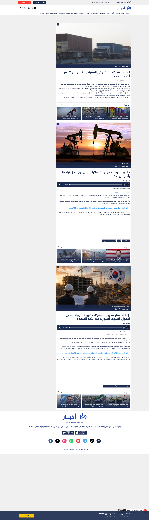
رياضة (76, 13)
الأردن (113, 13)
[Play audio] (59, 184)
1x (63, 184)
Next (58, 104)
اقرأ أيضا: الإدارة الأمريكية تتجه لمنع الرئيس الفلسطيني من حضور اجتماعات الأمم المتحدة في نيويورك (93, 353)
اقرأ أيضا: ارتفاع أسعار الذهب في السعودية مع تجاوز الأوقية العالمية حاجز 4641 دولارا (98, 208)
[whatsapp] (71, 441)
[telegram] (85, 441)
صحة (107, 13)
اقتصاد (81, 13)
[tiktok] (92, 441)
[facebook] (50, 441)
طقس (95, 13)
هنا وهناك (69, 13)
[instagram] (64, 441)
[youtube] (78, 441)
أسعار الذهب (120, 13)
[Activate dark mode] (34, 8)
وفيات (42, 13)
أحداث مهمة (54, 13)
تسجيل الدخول (39, 2)
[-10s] (124, 184)
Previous (61, 104)
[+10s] (128, 184)
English (24, 8)
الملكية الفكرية (73, 449)
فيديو (47, 13)
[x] (57, 441)
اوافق (27, 515)
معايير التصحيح (64, 449)
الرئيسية (128, 13)
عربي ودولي (88, 13)
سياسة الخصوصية (109, 516)
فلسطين (102, 13)
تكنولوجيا (62, 13)
